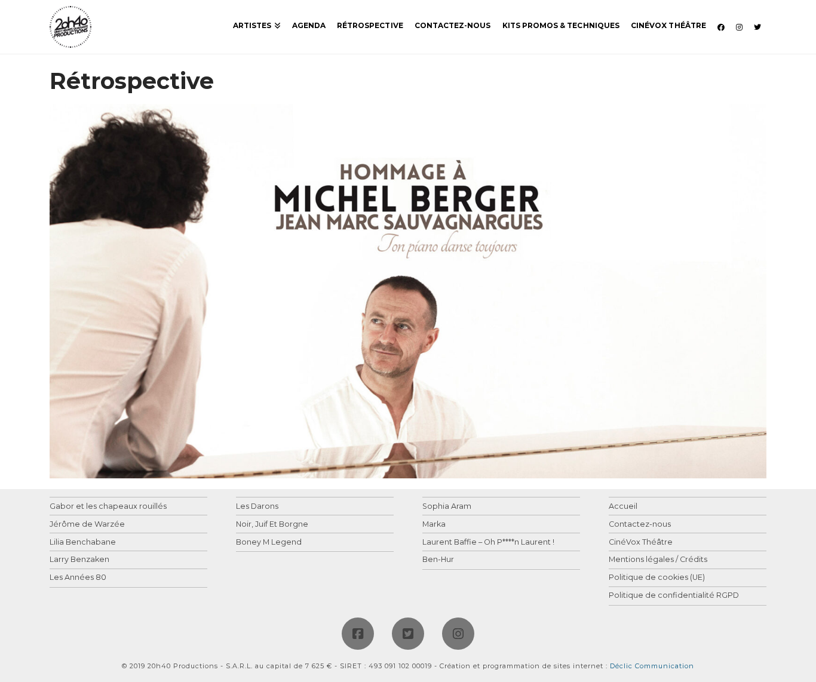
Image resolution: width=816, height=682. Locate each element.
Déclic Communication (652, 666)
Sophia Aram (446, 507)
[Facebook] (358, 634)
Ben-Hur (438, 560)
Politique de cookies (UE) (657, 578)
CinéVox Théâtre (641, 542)
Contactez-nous (640, 525)
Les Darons (257, 507)
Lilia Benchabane (83, 542)
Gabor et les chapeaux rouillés (108, 507)
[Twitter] (408, 634)
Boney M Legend (269, 542)
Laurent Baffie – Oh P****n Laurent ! (488, 542)
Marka (434, 525)
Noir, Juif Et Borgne (272, 525)
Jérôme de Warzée (87, 525)
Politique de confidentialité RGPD (674, 596)
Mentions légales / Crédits (658, 560)
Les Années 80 (78, 578)
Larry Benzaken (79, 560)
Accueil (623, 507)
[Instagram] (458, 634)
